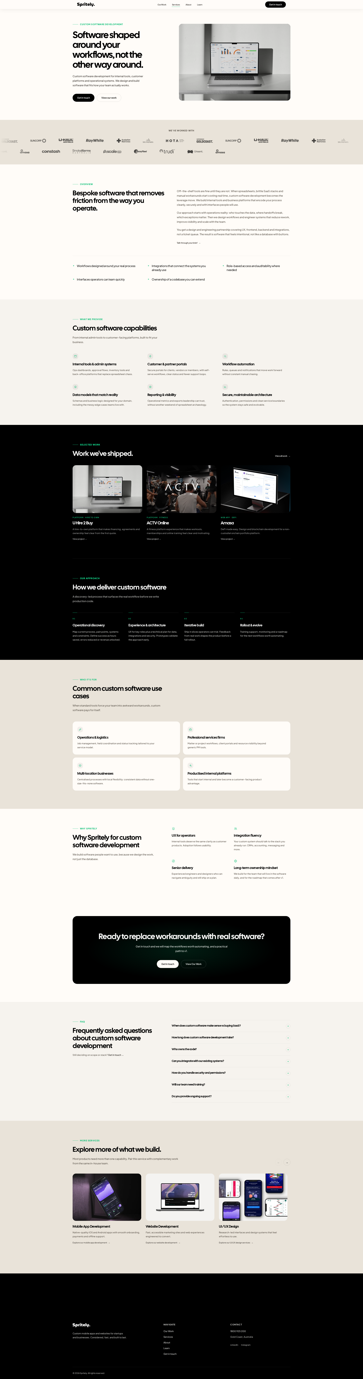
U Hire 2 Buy (83, 523)
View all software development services (93, 1257)
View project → (80, 539)
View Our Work (193, 963)
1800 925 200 (238, 1331)
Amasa (227, 523)
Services (176, 4)
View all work (282, 456)
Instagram (246, 1345)
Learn (199, 4)
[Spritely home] (86, 4)
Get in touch (275, 4)
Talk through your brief (189, 242)
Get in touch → (116, 1054)
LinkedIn (234, 1345)
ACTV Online (158, 523)
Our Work (162, 4)
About (188, 4)
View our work (109, 97)
